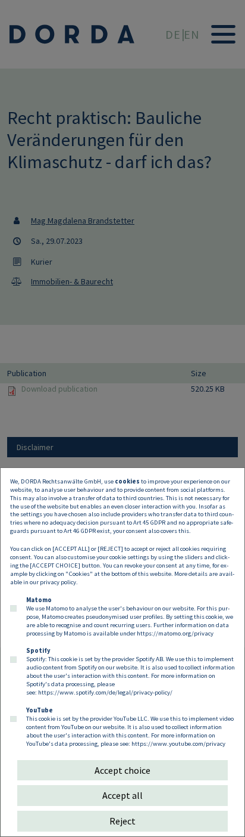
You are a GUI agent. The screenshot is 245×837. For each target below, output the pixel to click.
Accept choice (122, 770)
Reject (122, 821)
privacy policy (58, 582)
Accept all (122, 795)
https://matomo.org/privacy (175, 633)
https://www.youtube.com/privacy (178, 743)
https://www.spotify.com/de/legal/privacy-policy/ (105, 692)
